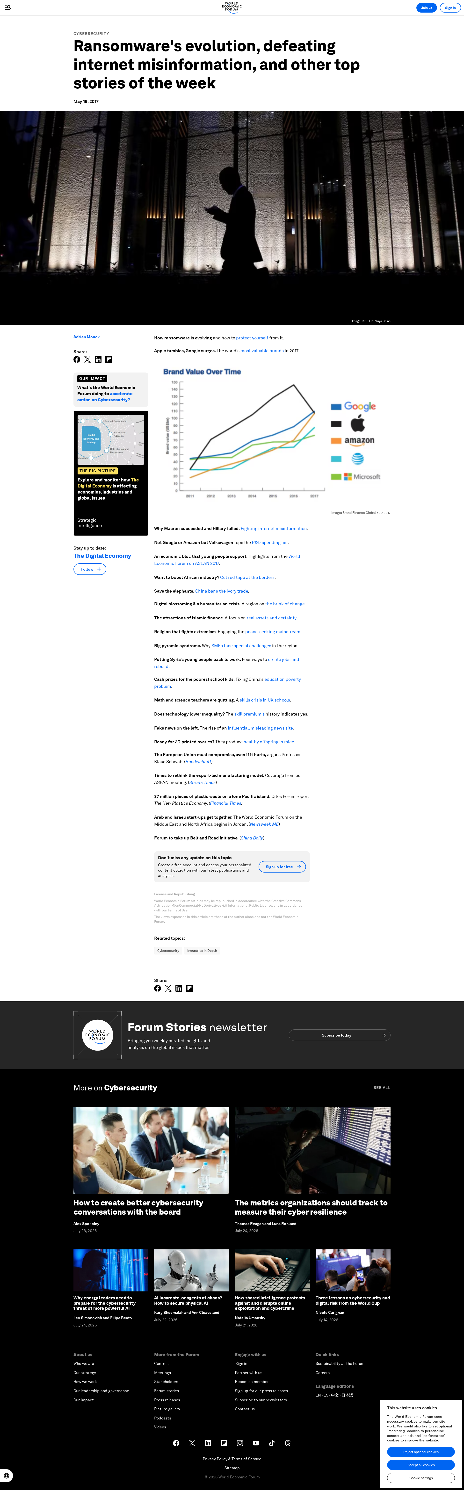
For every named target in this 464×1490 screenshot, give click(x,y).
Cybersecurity (91, 33)
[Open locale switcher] (6, 1475)
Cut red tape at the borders (247, 577)
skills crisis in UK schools (265, 699)
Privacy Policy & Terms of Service (232, 1459)
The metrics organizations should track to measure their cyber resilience (311, 1207)
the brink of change (284, 603)
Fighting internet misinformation (274, 528)
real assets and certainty (271, 617)
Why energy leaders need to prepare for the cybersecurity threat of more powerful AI (104, 1303)
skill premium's (249, 713)
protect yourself (252, 337)
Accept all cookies (421, 1465)
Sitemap (232, 1468)
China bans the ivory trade (221, 591)
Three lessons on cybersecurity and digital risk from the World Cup (353, 1300)
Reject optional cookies (421, 1452)
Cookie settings (421, 1478)
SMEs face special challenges (241, 645)
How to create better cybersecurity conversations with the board (138, 1207)
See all (382, 1087)
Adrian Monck (86, 337)
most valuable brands (262, 350)
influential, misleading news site (260, 728)
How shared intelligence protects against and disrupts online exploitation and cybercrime (270, 1303)
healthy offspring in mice (269, 741)
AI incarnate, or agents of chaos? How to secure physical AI (188, 1300)
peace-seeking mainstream (272, 631)
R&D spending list (270, 542)
